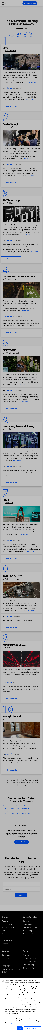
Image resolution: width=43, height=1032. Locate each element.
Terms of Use (36, 1019)
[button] (39, 981)
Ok (20, 1028)
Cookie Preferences (32, 1028)
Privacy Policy (12, 1023)
